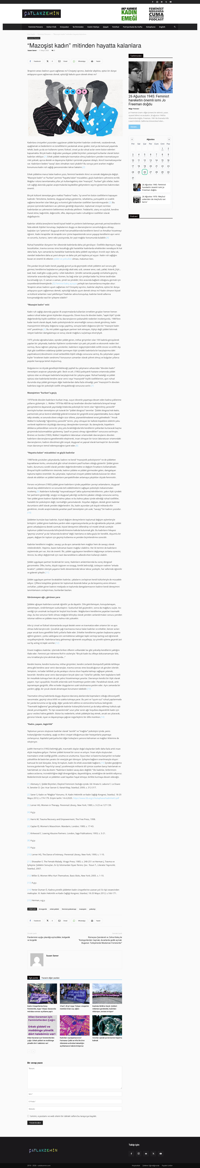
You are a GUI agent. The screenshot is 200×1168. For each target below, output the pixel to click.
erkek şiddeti (54, 909)
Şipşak (105, 27)
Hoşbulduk (136, 1165)
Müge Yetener (134, 109)
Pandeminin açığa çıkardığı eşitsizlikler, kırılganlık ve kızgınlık (48, 938)
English (162, 27)
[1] (45, 156)
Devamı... (134, 127)
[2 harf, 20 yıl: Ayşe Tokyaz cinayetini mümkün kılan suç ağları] (75, 994)
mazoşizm (82, 909)
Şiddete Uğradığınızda (151, 1165)
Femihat (115, 27)
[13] (89, 688)
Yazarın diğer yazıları (50, 978)
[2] (83, 167)
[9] (38, 491)
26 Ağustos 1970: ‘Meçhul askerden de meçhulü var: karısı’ (154, 199)
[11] (47, 572)
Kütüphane (150, 27)
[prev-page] (29, 1051)
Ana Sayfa (31, 34)
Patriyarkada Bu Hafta (132, 27)
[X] (166, 2)
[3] (110, 202)
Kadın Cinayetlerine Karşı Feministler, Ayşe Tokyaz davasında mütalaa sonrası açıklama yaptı (41, 1009)
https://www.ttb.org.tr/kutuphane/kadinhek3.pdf (96, 798)
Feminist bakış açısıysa (66, 283)
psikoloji (92, 909)
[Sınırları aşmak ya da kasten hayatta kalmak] (107, 1025)
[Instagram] (157, 2)
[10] (29, 512)
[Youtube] (171, 2)
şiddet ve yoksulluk (63, 258)
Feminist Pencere (35, 27)
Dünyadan (64, 27)
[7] (92, 385)
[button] (175, 26)
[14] (102, 717)
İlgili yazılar (33, 978)
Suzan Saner (32, 50)
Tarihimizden (78, 27)
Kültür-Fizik (51, 27)
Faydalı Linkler (167, 1165)
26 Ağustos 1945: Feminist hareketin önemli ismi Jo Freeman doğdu (149, 100)
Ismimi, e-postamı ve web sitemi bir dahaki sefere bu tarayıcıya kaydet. (63, 1116)
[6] (44, 329)
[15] (102, 762)
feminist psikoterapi (69, 909)
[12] (57, 643)
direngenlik (43, 909)
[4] (107, 237)
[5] (54, 283)
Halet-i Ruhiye (93, 27)
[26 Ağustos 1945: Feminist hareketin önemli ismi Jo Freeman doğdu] (151, 77)
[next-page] (33, 1051)
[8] (77, 445)
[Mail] (162, 2)
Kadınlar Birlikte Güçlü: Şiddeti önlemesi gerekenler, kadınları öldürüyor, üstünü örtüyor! (104, 1009)
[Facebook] (153, 2)
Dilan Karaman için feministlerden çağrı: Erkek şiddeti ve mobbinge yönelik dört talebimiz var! (40, 1040)
